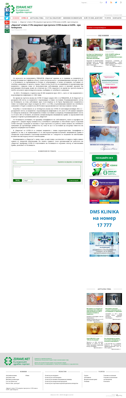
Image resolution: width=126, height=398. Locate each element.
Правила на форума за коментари (70, 162)
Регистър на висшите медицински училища (58, 379)
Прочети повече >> (98, 66)
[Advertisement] (86, 8)
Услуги (108, 18)
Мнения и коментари (72, 18)
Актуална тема (36, 18)
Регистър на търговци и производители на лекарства (61, 383)
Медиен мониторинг (90, 379)
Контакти (117, 18)
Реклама (86, 381)
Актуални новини (11, 375)
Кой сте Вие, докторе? (93, 18)
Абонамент (87, 377)
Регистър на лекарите (51, 375)
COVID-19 (24, 18)
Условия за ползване (110, 375)
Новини (16, 18)
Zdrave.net (53, 394)
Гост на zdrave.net (53, 18)
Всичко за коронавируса (96, 27)
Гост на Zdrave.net (11, 381)
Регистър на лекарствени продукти (56, 381)
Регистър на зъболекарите (53, 377)
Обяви (27, 375)
